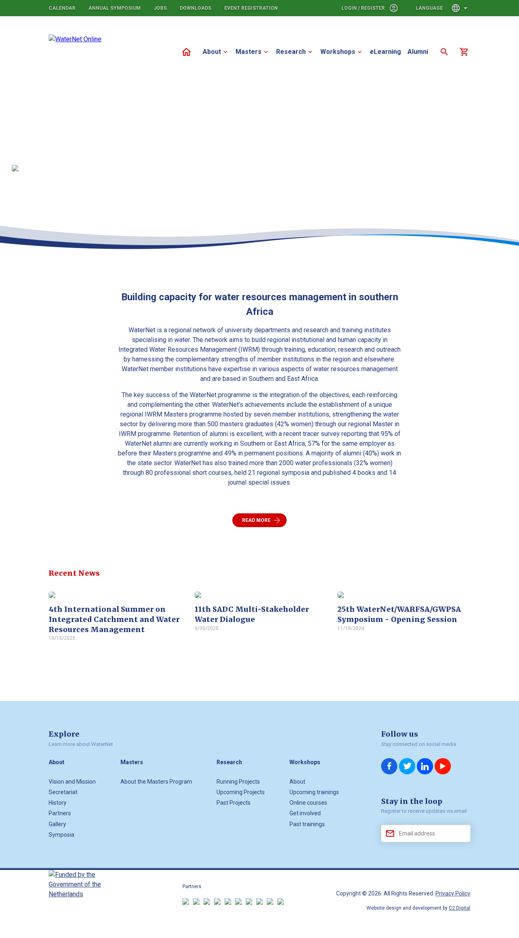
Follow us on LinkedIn (425, 766)
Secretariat (63, 792)
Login (349, 8)
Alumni (417, 52)
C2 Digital (459, 908)
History (57, 802)
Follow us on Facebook (389, 766)
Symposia (61, 834)
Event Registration (251, 8)
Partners (60, 813)
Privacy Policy (452, 893)
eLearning (385, 52)
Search (444, 52)
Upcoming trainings (314, 792)
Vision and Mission (72, 781)
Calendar (62, 8)
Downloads (195, 8)
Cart (463, 52)
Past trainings (307, 824)
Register (373, 8)
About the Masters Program (156, 781)
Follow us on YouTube (443, 766)
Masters (249, 52)
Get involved (305, 813)
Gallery (57, 824)
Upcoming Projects (241, 792)
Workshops (337, 52)
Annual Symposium (114, 8)
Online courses (308, 802)
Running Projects (238, 781)
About (212, 52)
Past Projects (234, 802)
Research (291, 52)
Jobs (160, 8)
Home (186, 52)
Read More (256, 520)
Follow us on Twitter (407, 766)
